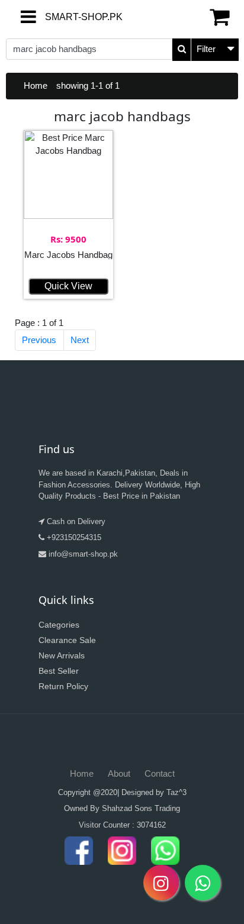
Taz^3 (176, 792)
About (119, 773)
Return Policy (63, 686)
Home (35, 85)
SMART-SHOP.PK (55, 17)
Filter (206, 49)
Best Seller (58, 671)
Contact (160, 773)
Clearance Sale (67, 640)
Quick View (68, 286)
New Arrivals (61, 655)
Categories (58, 624)
